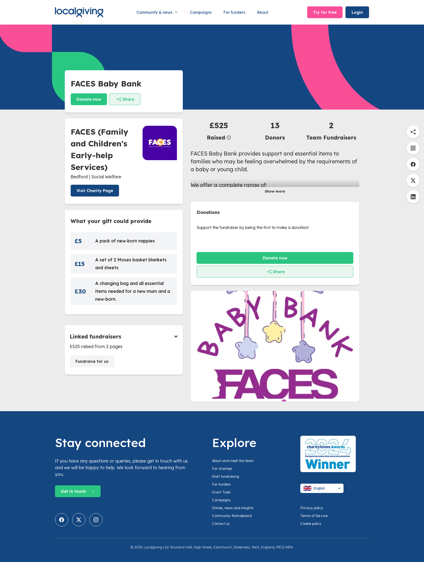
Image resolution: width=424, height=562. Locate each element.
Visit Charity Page (95, 190)
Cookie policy (310, 523)
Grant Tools (221, 492)
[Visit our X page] (78, 519)
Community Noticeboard (232, 516)
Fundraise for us (92, 361)
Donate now (89, 99)
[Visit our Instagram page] (96, 519)
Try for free (325, 12)
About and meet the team (233, 461)
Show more (275, 191)
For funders (234, 12)
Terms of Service (314, 516)
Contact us (221, 523)
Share (128, 99)
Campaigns (201, 12)
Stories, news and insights (232, 508)
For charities (222, 468)
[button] (219, 130)
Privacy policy (311, 508)
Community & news (154, 12)
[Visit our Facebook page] (61, 519)
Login (357, 12)
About (262, 12)
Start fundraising (225, 476)
